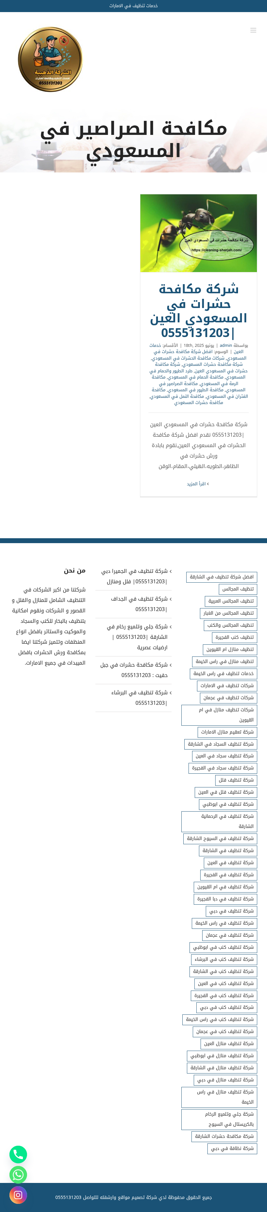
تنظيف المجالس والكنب (230, 625)
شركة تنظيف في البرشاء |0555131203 (139, 697)
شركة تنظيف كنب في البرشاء (224, 959)
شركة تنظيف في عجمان (230, 935)
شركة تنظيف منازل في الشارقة (222, 1067)
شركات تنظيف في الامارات (227, 685)
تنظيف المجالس (238, 589)
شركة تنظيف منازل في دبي (225, 1079)
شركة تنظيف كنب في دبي (227, 1007)
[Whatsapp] (18, 1175)
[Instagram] (18, 1195)
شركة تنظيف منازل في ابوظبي (222, 1055)
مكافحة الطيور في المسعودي (195, 390)
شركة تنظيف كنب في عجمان (225, 1031)
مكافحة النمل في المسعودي (177, 396)
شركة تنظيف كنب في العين (226, 983)
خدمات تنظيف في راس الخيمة (223, 673)
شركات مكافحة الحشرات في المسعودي (188, 358)
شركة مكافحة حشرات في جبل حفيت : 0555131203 (133, 670)
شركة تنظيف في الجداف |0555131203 (139, 604)
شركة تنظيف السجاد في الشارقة (221, 744)
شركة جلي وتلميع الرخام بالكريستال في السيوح (229, 1119)
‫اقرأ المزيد (197, 484)
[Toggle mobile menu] (253, 30)
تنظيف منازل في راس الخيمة (225, 661)
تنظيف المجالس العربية (231, 601)
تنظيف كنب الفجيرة (235, 637)
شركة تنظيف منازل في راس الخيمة (225, 1097)
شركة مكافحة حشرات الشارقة (224, 1136)
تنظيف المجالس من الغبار (229, 613)
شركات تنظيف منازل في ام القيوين (226, 714)
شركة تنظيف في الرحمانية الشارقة (227, 821)
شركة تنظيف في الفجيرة (229, 874)
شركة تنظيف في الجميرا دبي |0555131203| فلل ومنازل (134, 576)
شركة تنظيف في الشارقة (228, 850)
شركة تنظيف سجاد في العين (225, 755)
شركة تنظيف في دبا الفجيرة (225, 899)
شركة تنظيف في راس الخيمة (224, 923)
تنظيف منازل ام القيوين (230, 649)
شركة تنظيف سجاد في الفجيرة (223, 768)
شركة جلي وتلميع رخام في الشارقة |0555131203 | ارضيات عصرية (137, 637)
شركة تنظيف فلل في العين (226, 792)
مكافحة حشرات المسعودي (198, 402)
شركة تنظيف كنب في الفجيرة (224, 995)
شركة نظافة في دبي (232, 1148)
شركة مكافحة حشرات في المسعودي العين (201, 367)
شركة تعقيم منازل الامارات (227, 732)
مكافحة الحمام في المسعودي (195, 377)
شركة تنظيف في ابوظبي (228, 804)
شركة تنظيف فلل (236, 780)
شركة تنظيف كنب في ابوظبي (223, 947)
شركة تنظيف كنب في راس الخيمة (220, 1019)
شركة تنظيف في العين (230, 862)
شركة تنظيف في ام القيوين (225, 886)
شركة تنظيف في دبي (231, 911)
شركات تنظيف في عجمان (229, 697)
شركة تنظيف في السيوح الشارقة (220, 838)
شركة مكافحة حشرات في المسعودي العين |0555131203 (198, 233)
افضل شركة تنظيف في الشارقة (222, 577)
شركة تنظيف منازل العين (229, 1043)
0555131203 (68, 1197)
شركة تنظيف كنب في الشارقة (223, 971)
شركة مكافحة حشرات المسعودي (212, 364)
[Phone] (18, 1154)
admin (226, 345)
